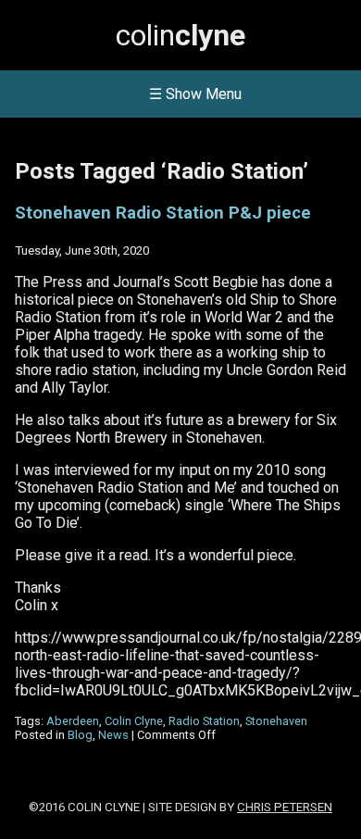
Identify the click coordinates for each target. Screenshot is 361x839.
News (113, 735)
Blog (80, 735)
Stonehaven (276, 721)
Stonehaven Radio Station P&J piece (163, 213)
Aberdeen (72, 721)
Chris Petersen (284, 807)
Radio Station (204, 721)
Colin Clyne (134, 721)
